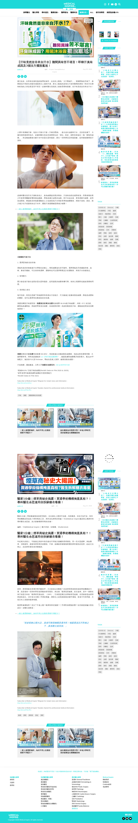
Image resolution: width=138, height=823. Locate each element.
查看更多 (75, 808)
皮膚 (105, 236)
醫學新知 (64, 12)
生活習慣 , (112, 178)
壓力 (100, 217)
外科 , (107, 178)
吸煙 (19, 715)
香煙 (42, 715)
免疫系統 (108, 214)
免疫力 (101, 214)
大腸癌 (111, 217)
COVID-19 (102, 207)
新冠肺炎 (101, 230)
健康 (114, 210)
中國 (117, 207)
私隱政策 (106, 782)
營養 (105, 233)
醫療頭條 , (103, 149)
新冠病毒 (109, 226)
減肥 (100, 233)
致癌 (105, 242)
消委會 (114, 230)
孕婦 (100, 220)
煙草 (25, 715)
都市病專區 (100, 12)
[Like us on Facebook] (123, 818)
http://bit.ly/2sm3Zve (24, 383)
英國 (110, 242)
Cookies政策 (107, 784)
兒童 (114, 214)
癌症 (100, 236)
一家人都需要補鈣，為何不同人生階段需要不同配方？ (38, 209)
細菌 (111, 239)
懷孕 (100, 223)
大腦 (105, 217)
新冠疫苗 (101, 226)
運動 (106, 246)
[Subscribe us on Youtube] (130, 818)
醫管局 (112, 246)
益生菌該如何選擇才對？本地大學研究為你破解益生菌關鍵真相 (75, 431)
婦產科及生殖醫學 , (113, 92)
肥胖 (100, 242)
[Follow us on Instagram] (127, 818)
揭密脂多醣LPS (112, 12)
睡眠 (116, 236)
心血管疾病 (113, 220)
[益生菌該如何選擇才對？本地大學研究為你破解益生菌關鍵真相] (76, 418)
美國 (116, 239)
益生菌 (111, 236)
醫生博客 (35, 12)
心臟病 (106, 220)
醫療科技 (74, 12)
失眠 (116, 217)
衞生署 (101, 246)
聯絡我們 (106, 779)
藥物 (115, 242)
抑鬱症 (106, 223)
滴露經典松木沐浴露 (35, 395)
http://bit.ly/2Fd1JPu (24, 390)
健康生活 (83, 12)
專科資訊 (45, 12)
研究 (100, 239)
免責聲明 (106, 787)
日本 (107, 230)
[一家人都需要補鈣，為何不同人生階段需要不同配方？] (35, 418)
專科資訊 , (103, 94)
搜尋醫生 (26, 12)
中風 (109, 210)
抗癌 (111, 223)
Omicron (110, 207)
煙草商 (31, 715)
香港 (100, 249)
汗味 (19, 395)
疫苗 (115, 233)
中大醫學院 (102, 210)
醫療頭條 (54, 12)
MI (57, 506)
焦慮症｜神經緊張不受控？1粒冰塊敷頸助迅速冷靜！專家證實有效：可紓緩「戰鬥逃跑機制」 (69, 771)
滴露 (25, 395)
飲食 (118, 246)
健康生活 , (103, 67)
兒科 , (107, 92)
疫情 (110, 233)
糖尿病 (106, 239)
